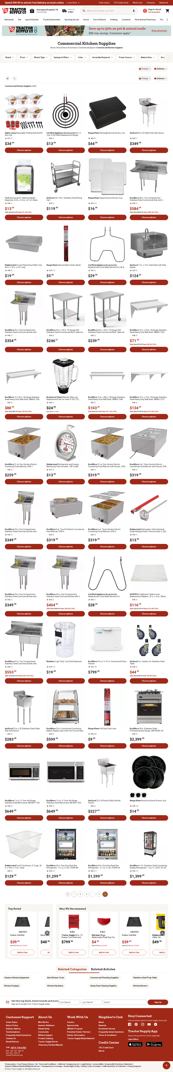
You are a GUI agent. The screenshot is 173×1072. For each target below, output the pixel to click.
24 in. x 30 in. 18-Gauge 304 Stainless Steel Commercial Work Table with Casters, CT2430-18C (107, 331)
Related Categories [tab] (72, 969)
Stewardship (43, 1029)
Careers (70, 1022)
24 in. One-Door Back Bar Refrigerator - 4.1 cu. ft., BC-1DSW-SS (104, 866)
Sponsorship (73, 1025)
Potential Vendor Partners (79, 1032)
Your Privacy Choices (25, 1064)
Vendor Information (76, 1035)
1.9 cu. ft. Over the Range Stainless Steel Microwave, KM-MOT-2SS (63, 801)
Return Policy (12, 1025)
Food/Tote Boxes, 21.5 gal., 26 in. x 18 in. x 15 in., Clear (23, 866)
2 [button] (80, 894)
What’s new (137, 3)
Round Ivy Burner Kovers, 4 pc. (148, 800)
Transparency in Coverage (51, 1066)
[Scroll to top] (166, 1065)
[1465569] (132, 795)
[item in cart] (167, 10)
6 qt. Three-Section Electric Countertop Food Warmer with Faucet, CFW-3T (148, 465)
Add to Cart (22, 952)
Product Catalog (45, 1038)
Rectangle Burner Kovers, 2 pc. (106, 133)
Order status (104, 3)
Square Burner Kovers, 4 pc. (105, 198)
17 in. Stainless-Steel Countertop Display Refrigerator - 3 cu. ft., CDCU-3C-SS (148, 866)
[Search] (84, 11)
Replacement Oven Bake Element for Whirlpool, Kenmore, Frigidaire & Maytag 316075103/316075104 (105, 595)
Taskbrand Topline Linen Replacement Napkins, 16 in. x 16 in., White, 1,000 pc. (148, 595)
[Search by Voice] (133, 10)
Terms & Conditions (108, 1035)
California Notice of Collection (114, 1066)
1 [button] (74, 894)
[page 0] (68, 894)
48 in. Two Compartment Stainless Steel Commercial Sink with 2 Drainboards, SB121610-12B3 (146, 199)
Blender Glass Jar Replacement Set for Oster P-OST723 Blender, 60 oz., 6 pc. (62, 398)
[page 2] (105, 894)
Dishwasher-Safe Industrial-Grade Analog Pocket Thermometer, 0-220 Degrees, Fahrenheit (148, 530)
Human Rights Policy (71, 1066)
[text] (109, 48)
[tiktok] (155, 1024)
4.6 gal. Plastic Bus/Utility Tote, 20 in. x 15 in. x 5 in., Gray (23, 266)
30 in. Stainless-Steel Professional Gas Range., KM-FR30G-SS (146, 729)
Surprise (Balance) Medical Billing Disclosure (22, 1066)
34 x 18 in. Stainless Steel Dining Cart (64, 199)
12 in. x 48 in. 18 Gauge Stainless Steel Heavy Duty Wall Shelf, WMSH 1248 (106, 398)
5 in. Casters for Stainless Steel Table (147, 662)
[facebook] (129, 1024)
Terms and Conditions (47, 1064)
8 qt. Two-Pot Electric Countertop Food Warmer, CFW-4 (65, 530)
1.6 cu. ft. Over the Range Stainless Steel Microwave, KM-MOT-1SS (22, 801)
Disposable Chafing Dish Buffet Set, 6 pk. (24, 134)
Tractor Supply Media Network (80, 1038)
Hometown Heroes (107, 1029)
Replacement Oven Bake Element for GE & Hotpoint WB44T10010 (106, 266)
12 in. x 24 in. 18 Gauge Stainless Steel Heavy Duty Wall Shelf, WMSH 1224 (148, 331)
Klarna (101, 1051)
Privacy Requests (134, 1066)
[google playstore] (154, 1044)
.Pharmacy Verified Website (50, 1045)
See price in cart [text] (52, 411)
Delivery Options (13, 1029)
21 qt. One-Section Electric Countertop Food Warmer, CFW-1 (21, 465)
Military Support (45, 1035)
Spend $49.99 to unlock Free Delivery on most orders (34, 2)
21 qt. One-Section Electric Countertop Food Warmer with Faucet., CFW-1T (107, 465)
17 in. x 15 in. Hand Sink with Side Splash (148, 266)
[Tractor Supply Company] (14, 11)
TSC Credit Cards (121, 3)
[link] (52, 48)
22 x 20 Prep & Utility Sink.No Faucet (104, 801)
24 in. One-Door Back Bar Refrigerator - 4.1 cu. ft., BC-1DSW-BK (62, 866)
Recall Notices (12, 1042)
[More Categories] (167, 19)
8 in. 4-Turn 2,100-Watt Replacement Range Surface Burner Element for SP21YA (63, 134)
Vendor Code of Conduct (91, 1066)
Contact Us (11, 1038)
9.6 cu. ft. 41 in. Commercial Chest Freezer (107, 662)
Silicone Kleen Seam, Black (63, 265)
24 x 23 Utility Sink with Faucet (147, 133)
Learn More (72, 3)
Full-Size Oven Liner (102, 728)
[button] (78, 2)
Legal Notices (86, 1064)
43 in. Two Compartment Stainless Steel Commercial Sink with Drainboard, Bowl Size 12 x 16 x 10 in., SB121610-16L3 (21, 662)
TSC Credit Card (106, 1048)
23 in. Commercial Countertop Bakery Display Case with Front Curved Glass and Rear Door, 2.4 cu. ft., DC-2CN (65, 729)
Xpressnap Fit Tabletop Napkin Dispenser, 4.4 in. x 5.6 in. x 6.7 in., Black (21, 199)
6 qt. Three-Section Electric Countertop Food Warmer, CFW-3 (104, 530)
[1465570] (138, 795)
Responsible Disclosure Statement (118, 1064)
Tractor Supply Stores (48, 1042)
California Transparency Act (68, 1064)
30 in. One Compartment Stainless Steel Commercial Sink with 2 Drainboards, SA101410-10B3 (63, 595)
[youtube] (149, 1024)
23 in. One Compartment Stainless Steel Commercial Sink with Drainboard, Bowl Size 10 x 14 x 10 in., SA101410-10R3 (21, 595)
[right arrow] (168, 57)
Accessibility (98, 1064)
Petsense (151, 3)
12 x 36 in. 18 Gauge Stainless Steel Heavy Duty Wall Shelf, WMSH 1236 (22, 398)
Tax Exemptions (13, 1032)
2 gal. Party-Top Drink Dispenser (64, 661)
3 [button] (86, 894)
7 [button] (98, 894)
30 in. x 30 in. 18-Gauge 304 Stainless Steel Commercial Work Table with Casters (65, 331)
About (101, 1022)
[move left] (10, 933)
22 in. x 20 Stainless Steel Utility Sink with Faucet (22, 729)
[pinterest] (136, 1024)
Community (43, 1032)
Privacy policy (10, 1064)
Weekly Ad (163, 3)
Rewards (102, 1025)
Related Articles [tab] (103, 969)
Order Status (11, 1022)
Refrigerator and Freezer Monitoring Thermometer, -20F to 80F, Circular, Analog (62, 465)
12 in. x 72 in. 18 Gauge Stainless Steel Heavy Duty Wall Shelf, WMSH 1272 (148, 398)
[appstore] (135, 1044)
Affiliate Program (75, 1029)
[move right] (47, 933)
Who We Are (43, 1022)
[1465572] (144, 795)
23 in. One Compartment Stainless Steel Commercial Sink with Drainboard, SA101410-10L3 (20, 530)
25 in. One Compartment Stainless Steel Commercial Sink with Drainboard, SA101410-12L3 (20, 331)
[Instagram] (142, 1024)
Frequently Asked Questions (18, 1035)
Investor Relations (46, 1025)
